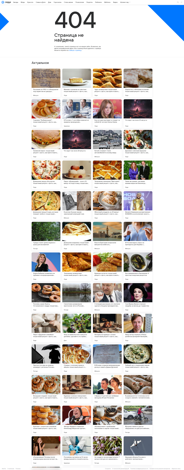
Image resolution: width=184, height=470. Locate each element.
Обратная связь (176, 468)
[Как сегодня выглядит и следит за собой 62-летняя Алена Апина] (107, 113)
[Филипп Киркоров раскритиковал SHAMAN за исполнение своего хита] (138, 205)
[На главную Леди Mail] (7, 2)
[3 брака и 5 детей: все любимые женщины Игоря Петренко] (107, 389)
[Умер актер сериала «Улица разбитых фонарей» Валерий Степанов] (138, 328)
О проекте (108, 468)
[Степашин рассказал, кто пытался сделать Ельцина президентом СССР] (107, 297)
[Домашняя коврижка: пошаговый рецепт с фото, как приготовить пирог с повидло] (76, 236)
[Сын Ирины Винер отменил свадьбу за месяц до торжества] (138, 297)
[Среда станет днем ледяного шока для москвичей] (46, 236)
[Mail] (3, 2)
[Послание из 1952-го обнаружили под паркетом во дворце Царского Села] (46, 83)
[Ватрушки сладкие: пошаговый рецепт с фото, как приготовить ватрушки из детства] (46, 389)
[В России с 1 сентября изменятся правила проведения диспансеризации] (76, 113)
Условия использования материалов (160, 468)
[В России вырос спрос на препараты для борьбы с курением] (138, 236)
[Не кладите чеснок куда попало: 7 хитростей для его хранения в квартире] (107, 450)
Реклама (18, 468)
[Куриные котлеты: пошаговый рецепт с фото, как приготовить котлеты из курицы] (107, 266)
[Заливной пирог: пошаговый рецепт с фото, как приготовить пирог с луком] (46, 144)
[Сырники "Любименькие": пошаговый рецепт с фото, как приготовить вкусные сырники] (46, 113)
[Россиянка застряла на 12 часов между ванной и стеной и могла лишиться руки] (76, 450)
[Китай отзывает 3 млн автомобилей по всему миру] (107, 144)
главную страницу (75, 50)
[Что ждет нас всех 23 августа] (138, 113)
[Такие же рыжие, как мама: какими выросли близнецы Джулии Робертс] (138, 175)
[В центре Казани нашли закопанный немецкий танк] (76, 205)
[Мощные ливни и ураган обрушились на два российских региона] (138, 420)
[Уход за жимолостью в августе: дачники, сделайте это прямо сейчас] (76, 328)
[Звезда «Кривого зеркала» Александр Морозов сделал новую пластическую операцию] (76, 420)
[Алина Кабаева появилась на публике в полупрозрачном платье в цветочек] (46, 266)
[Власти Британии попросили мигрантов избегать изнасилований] (107, 236)
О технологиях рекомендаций (120, 468)
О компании (10, 468)
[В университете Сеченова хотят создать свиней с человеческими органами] (138, 389)
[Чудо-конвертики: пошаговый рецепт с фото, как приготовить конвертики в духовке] (107, 83)
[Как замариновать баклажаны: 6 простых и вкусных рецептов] (138, 266)
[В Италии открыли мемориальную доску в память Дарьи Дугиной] (107, 358)
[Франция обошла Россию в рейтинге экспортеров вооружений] (138, 450)
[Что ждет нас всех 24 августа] (76, 144)
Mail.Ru (4, 468)
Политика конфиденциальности (139, 468)
